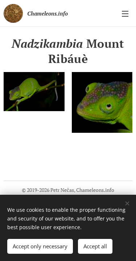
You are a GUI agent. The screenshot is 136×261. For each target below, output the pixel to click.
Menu (125, 13)
